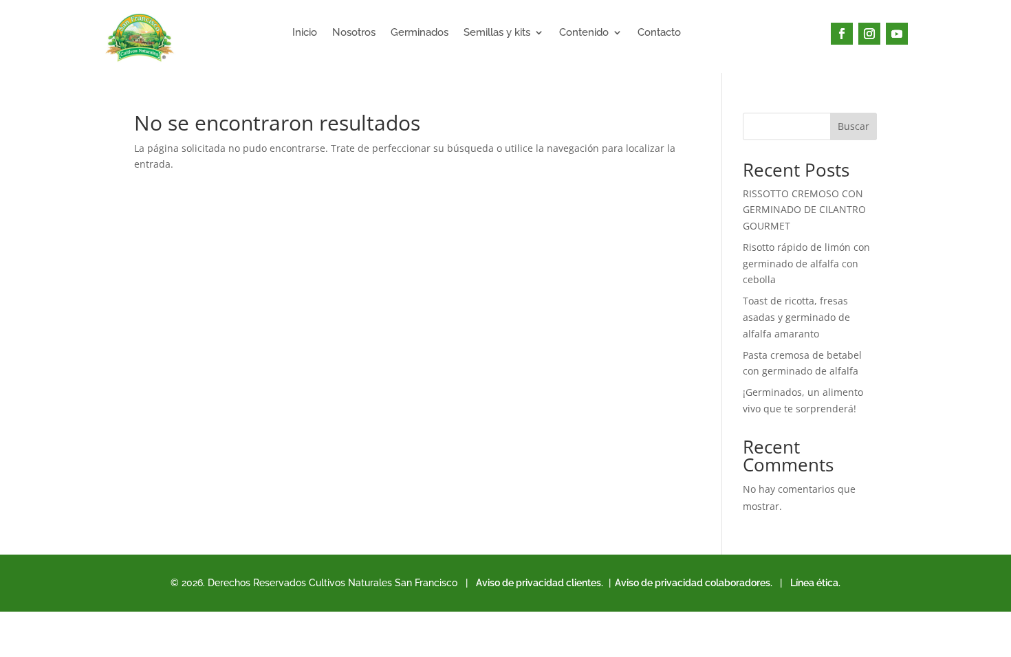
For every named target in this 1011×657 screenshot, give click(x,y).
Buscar (853, 126)
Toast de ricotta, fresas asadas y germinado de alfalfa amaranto (796, 317)
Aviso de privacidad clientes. (539, 582)
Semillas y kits (497, 32)
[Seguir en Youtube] (897, 34)
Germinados (419, 32)
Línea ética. (815, 582)
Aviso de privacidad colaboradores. (692, 582)
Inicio (304, 32)
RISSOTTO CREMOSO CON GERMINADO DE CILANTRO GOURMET (804, 210)
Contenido (584, 32)
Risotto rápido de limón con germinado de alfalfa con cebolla (806, 264)
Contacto (659, 32)
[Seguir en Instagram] (869, 34)
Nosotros (354, 32)
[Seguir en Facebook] (842, 34)
